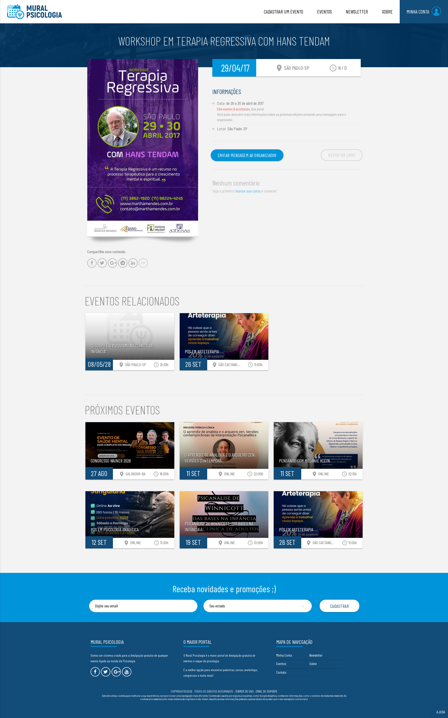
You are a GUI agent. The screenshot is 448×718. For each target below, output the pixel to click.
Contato (281, 672)
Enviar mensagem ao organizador (247, 155)
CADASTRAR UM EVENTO (283, 11)
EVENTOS (324, 11)
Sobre (313, 664)
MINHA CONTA (418, 11)
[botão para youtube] (126, 671)
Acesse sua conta (248, 190)
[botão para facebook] (95, 671)
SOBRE (387, 11)
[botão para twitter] (105, 671)
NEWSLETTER (357, 11)
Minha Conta (284, 655)
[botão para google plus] (116, 671)
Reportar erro (341, 155)
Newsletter (315, 655)
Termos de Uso (244, 691)
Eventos (281, 664)
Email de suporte (266, 691)
